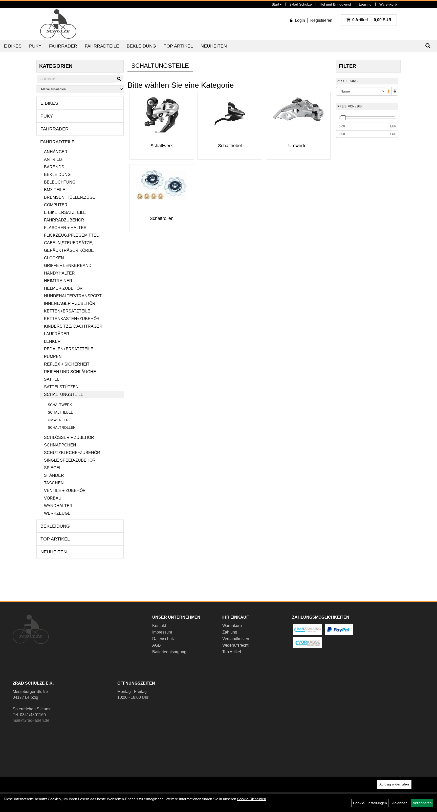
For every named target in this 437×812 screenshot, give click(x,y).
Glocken (54, 258)
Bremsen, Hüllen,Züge (69, 197)
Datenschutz (163, 639)
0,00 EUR (371, 20)
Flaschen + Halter (65, 227)
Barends (54, 167)
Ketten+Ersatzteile (67, 311)
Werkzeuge (57, 513)
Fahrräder (63, 46)
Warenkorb (388, 4)
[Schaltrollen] (162, 185)
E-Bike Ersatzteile (65, 212)
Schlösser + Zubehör (69, 437)
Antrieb (53, 159)
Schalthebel (60, 412)
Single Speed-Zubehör (70, 460)
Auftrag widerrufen (394, 784)
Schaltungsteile (63, 394)
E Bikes (12, 46)
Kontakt (159, 625)
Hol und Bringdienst (335, 4)
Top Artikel (178, 46)
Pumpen (53, 356)
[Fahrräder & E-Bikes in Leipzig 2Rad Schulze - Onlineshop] (58, 24)
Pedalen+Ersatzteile (68, 349)
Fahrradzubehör (64, 220)
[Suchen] (119, 78)
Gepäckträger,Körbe (69, 250)
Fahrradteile (102, 46)
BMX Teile (54, 190)
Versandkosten (235, 639)
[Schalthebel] (230, 114)
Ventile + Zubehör (65, 490)
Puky (35, 46)
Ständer (54, 475)
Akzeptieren (422, 803)
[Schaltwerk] (162, 122)
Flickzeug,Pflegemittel (71, 235)
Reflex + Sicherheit (67, 364)
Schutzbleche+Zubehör (72, 452)
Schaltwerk (60, 405)
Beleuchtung (59, 182)
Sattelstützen (61, 387)
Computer (56, 205)
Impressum (162, 632)
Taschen (54, 483)
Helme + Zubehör (63, 288)
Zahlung (229, 632)
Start (275, 4)
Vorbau (52, 498)
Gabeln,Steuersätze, (68, 243)
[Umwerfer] (298, 109)
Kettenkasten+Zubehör (72, 319)
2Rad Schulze (301, 4)
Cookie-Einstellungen (370, 803)
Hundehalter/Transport (73, 296)
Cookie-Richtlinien (251, 799)
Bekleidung (141, 46)
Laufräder (56, 334)
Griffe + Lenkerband (68, 265)
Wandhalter (58, 506)
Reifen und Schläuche (70, 372)
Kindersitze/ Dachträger (73, 326)
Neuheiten (214, 46)
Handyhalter (59, 273)
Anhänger (56, 152)
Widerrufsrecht (235, 645)
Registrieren (321, 20)
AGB (156, 645)
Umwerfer (58, 420)
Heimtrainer (58, 281)
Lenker (52, 341)
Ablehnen (399, 803)
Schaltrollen (62, 427)
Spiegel (52, 468)
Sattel (51, 379)
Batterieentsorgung (169, 652)
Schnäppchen (60, 445)
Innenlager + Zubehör (69, 303)
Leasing (365, 4)
